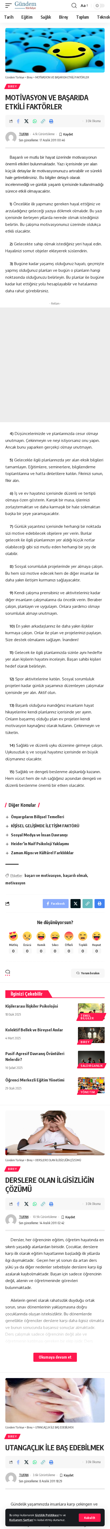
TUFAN (24, 134)
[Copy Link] (43, 121)
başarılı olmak (75, 875)
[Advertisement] (55, 365)
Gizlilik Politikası (47, 1515)
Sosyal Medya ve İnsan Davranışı (39, 834)
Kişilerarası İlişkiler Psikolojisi (31, 1006)
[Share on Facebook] (18, 121)
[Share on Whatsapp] (34, 121)
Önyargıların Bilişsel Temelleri (37, 816)
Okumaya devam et (55, 1357)
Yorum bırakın (90, 973)
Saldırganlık (92, 1065)
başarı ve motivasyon (43, 875)
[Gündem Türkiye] (25, 5)
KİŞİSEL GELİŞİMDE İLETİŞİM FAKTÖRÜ (45, 825)
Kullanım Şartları (21, 1520)
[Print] (51, 121)
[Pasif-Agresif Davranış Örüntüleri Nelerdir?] (91, 1059)
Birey (12, 86)
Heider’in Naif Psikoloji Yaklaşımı (40, 843)
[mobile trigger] (9, 5)
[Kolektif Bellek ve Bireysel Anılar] (91, 1035)
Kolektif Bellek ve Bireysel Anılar (34, 1029)
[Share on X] (26, 121)
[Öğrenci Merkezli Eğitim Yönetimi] (91, 1085)
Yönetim (88, 1092)
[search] (74, 5)
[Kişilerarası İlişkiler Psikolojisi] (91, 1011)
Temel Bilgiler (87, 1017)
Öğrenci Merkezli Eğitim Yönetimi (34, 1079)
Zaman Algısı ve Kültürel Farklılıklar (42, 852)
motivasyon (15, 883)
